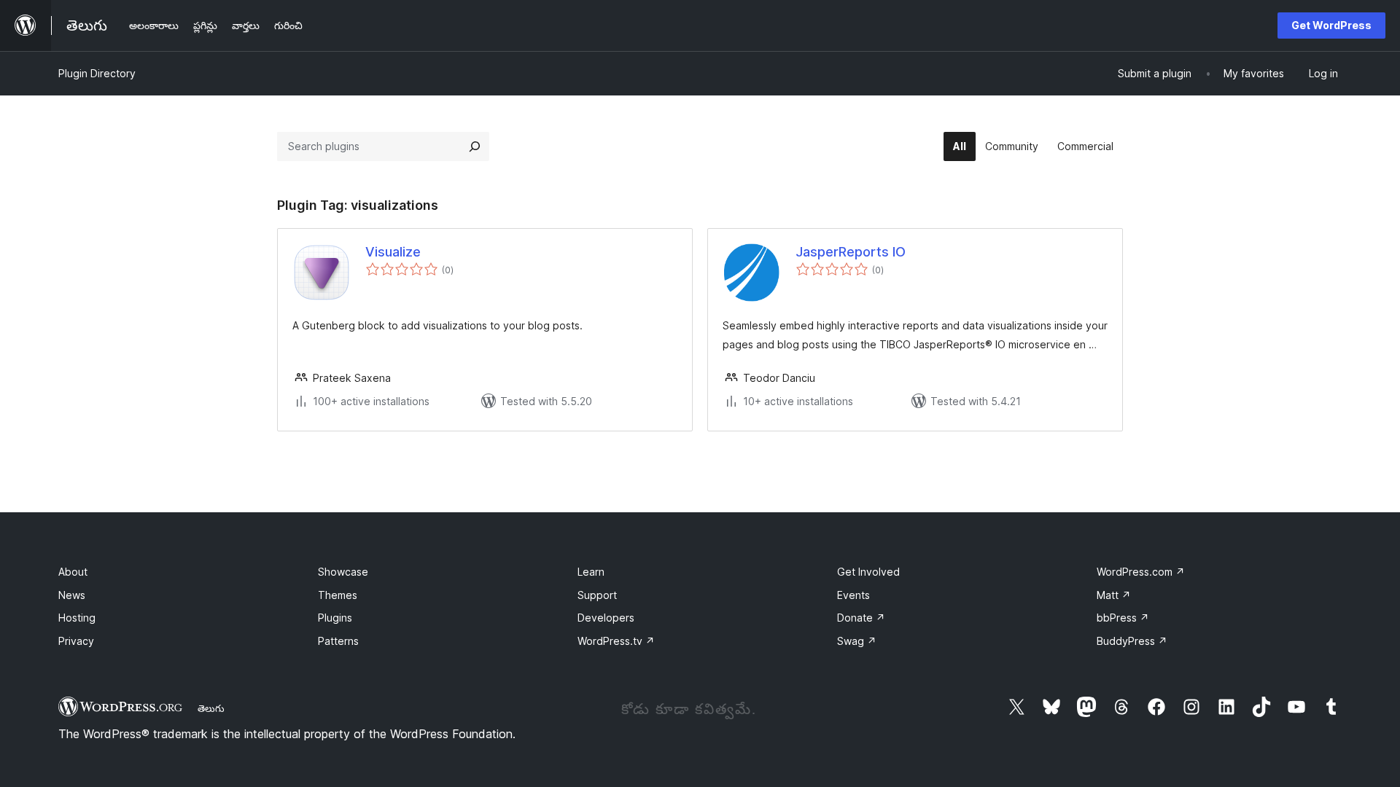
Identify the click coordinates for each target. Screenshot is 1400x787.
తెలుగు (211, 708)
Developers (606, 617)
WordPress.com (1141, 571)
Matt (1114, 595)
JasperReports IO (851, 251)
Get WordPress (1331, 25)
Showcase (343, 571)
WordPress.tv (616, 641)
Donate (861, 617)
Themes (337, 595)
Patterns (338, 641)
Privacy (76, 641)
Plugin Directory (97, 73)
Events (853, 595)
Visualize (393, 251)
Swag (856, 641)
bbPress (1123, 617)
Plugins (335, 617)
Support (597, 595)
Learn (591, 571)
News (71, 595)
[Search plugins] (474, 146)
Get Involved (868, 571)
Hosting (77, 617)
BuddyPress (1132, 641)
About (73, 571)
